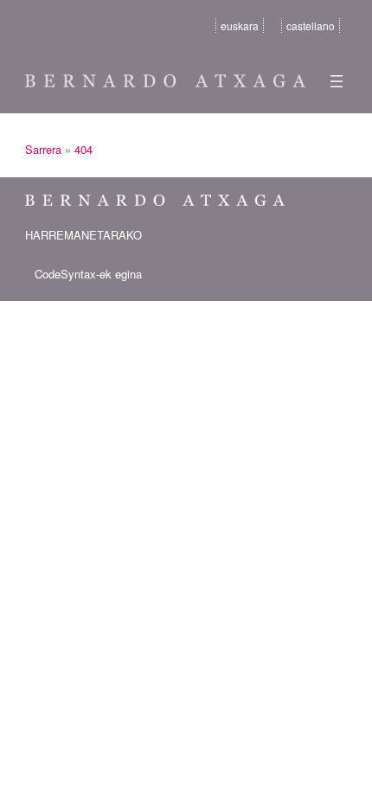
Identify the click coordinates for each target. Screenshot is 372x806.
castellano (310, 25)
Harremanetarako (83, 235)
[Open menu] (336, 81)
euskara (240, 25)
